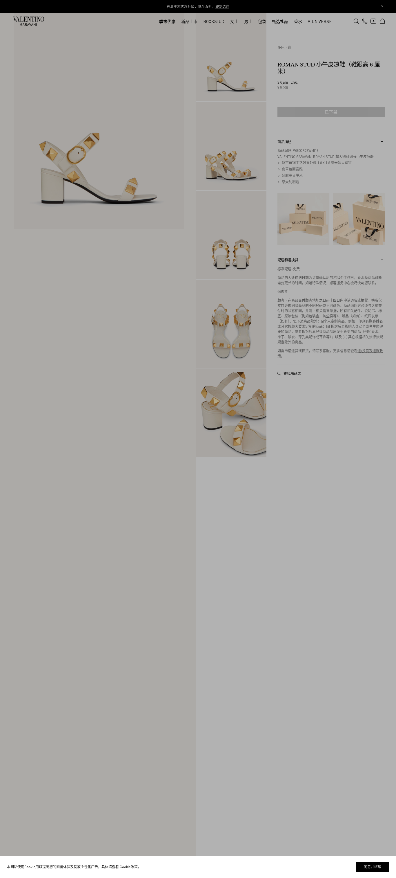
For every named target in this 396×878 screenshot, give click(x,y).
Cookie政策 (129, 867)
